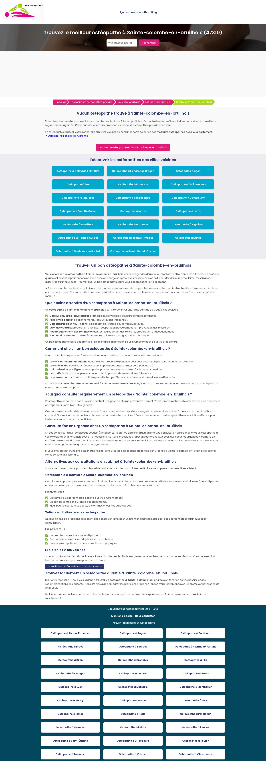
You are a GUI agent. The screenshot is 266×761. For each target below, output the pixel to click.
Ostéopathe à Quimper (70, 727)
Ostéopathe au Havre (133, 673)
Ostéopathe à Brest (70, 646)
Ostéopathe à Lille (195, 660)
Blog (154, 12)
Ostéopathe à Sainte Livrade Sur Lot (133, 251)
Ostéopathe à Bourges (133, 646)
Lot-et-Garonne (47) (158, 102)
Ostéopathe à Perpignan (195, 714)
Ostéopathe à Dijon (70, 660)
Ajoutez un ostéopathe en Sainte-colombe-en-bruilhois (133, 147)
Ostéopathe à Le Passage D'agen (133, 171)
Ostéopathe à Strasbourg (133, 741)
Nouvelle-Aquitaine (128, 102)
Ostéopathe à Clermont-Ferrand (195, 646)
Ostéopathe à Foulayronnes (188, 184)
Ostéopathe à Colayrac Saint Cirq (77, 171)
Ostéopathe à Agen (188, 171)
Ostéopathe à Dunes (188, 238)
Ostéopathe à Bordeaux (195, 633)
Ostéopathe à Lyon (70, 687)
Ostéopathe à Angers (133, 633)
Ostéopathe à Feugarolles (77, 198)
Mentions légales (122, 616)
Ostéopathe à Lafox (188, 211)
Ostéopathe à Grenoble (133, 660)
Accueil (61, 102)
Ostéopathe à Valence (133, 754)
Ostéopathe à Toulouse (70, 754)
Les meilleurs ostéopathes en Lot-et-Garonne (75, 566)
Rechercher (149, 43)
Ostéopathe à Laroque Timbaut (133, 238)
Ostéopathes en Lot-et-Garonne (68, 136)
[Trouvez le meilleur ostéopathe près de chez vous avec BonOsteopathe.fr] (23, 19)
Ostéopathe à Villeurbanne (196, 754)
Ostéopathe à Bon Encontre (133, 198)
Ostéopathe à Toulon (195, 741)
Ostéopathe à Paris (133, 714)
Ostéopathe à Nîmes (70, 714)
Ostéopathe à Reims (133, 727)
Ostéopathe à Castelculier (188, 198)
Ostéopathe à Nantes (133, 700)
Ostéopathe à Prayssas (133, 184)
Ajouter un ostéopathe (134, 12)
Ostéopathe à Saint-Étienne (70, 741)
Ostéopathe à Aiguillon (188, 224)
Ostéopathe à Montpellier (195, 687)
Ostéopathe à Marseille (133, 687)
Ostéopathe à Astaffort (78, 224)
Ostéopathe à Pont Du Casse (78, 211)
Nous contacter (145, 616)
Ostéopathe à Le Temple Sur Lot (78, 238)
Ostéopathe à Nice (195, 700)
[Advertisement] (133, 74)
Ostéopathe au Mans (195, 673)
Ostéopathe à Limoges (70, 673)
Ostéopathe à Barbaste (133, 224)
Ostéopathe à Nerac (133, 211)
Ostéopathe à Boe (77, 184)
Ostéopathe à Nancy (70, 700)
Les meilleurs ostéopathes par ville (92, 102)
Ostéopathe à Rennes (195, 727)
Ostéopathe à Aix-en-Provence (70, 633)
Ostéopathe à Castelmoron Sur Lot (78, 251)
